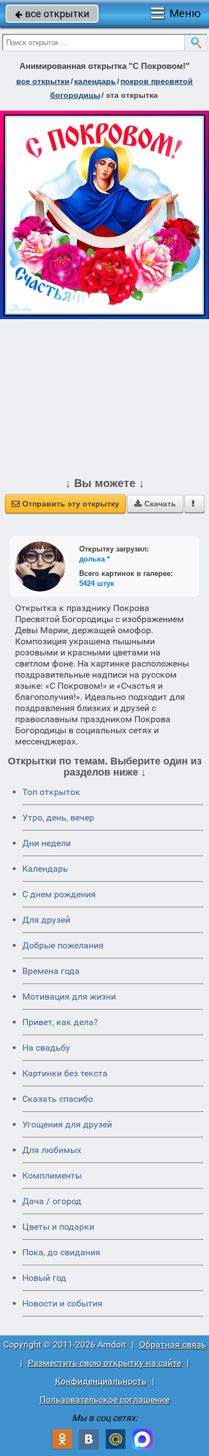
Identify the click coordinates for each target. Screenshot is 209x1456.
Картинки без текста (65, 1073)
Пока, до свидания (61, 1252)
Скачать (155, 503)
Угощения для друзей (67, 1124)
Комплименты (52, 1175)
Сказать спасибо (57, 1099)
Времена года (51, 971)
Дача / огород (51, 1201)
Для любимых (51, 1150)
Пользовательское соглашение (104, 1399)
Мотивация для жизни (69, 996)
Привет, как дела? (60, 1022)
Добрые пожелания (63, 945)
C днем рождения (59, 894)
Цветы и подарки (58, 1226)
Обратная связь (172, 1344)
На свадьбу (46, 1047)
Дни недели (46, 843)
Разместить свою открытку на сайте (104, 1363)
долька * (94, 559)
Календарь (95, 81)
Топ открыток (51, 792)
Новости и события (62, 1303)
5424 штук (96, 583)
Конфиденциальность (101, 1381)
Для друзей (46, 920)
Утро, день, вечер (58, 817)
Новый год (44, 1278)
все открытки (52, 13)
